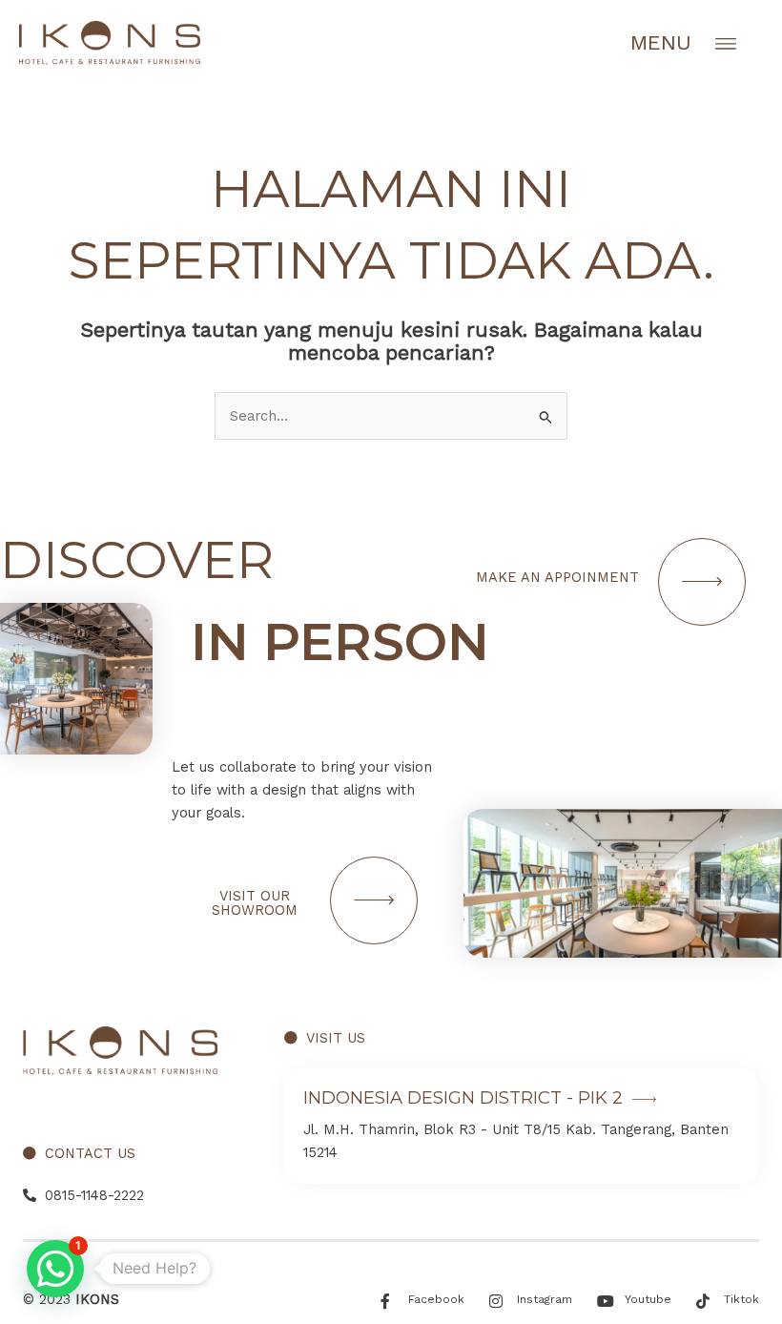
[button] (55, 1268)
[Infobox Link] (521, 1125)
